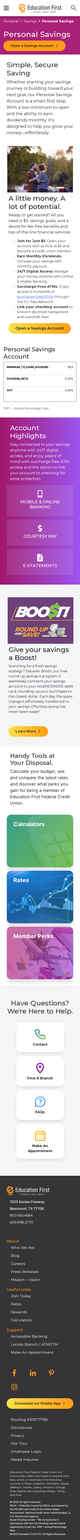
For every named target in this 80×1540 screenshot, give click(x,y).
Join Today (21, 1296)
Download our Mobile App (38, 1403)
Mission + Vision (25, 1279)
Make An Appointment (32, 1352)
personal (11, 21)
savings (30, 21)
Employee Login (26, 1451)
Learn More (26, 731)
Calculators (21, 1320)
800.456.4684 (21, 1215)
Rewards (19, 1312)
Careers (18, 1263)
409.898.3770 (21, 1222)
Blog (15, 1255)
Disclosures (21, 1427)
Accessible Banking (29, 1336)
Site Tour (19, 1443)
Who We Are (23, 1247)
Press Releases (25, 1271)
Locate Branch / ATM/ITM (34, 1344)
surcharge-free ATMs (35, 297)
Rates (16, 1304)
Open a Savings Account (32, 46)
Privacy (17, 1435)
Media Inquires (25, 1459)
